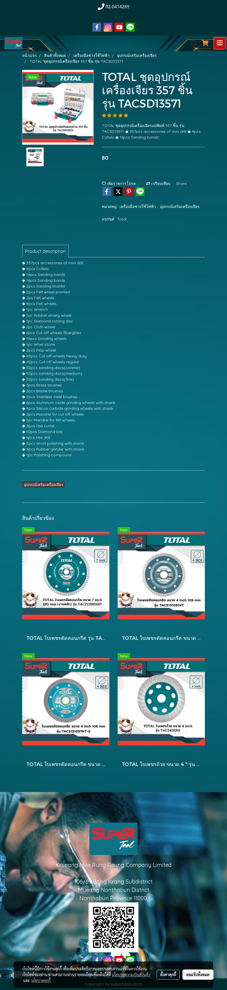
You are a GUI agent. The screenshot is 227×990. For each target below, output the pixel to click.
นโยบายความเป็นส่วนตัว (131, 974)
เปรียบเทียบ (160, 183)
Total (122, 219)
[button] (192, 43)
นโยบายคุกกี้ (41, 980)
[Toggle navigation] (220, 43)
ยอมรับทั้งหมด (198, 974)
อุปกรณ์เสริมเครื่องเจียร (180, 206)
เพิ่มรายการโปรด (121, 183)
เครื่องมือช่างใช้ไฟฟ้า (138, 206)
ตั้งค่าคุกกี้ (168, 974)
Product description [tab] (45, 251)
